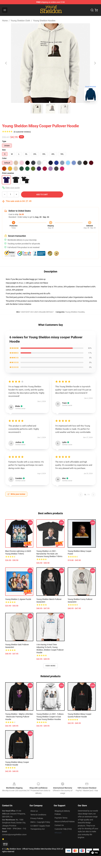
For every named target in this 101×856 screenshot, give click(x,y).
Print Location (8, 173)
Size (4, 150)
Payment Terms (61, 818)
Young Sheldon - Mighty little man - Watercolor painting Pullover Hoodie (19, 716)
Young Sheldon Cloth (20, 20)
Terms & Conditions (38, 815)
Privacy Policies (36, 818)
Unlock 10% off (5, 844)
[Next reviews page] (93, 494)
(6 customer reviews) (22, 132)
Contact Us (59, 825)
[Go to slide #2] (50, 108)
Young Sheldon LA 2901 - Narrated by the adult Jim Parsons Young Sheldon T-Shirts (49, 553)
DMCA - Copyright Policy (40, 822)
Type (4, 141)
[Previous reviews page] (80, 494)
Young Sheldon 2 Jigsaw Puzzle (18, 599)
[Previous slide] (6, 63)
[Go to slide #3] (64, 108)
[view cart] (96, 10)
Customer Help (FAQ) (63, 829)
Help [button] (96, 853)
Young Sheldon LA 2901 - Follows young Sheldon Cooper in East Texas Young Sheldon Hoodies (50, 716)
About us (34, 811)
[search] (92, 10)
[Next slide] (95, 63)
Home (5, 20)
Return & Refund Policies (65, 821)
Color (4, 158)
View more (51, 666)
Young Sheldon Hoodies (44, 20)
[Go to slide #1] (37, 108)
